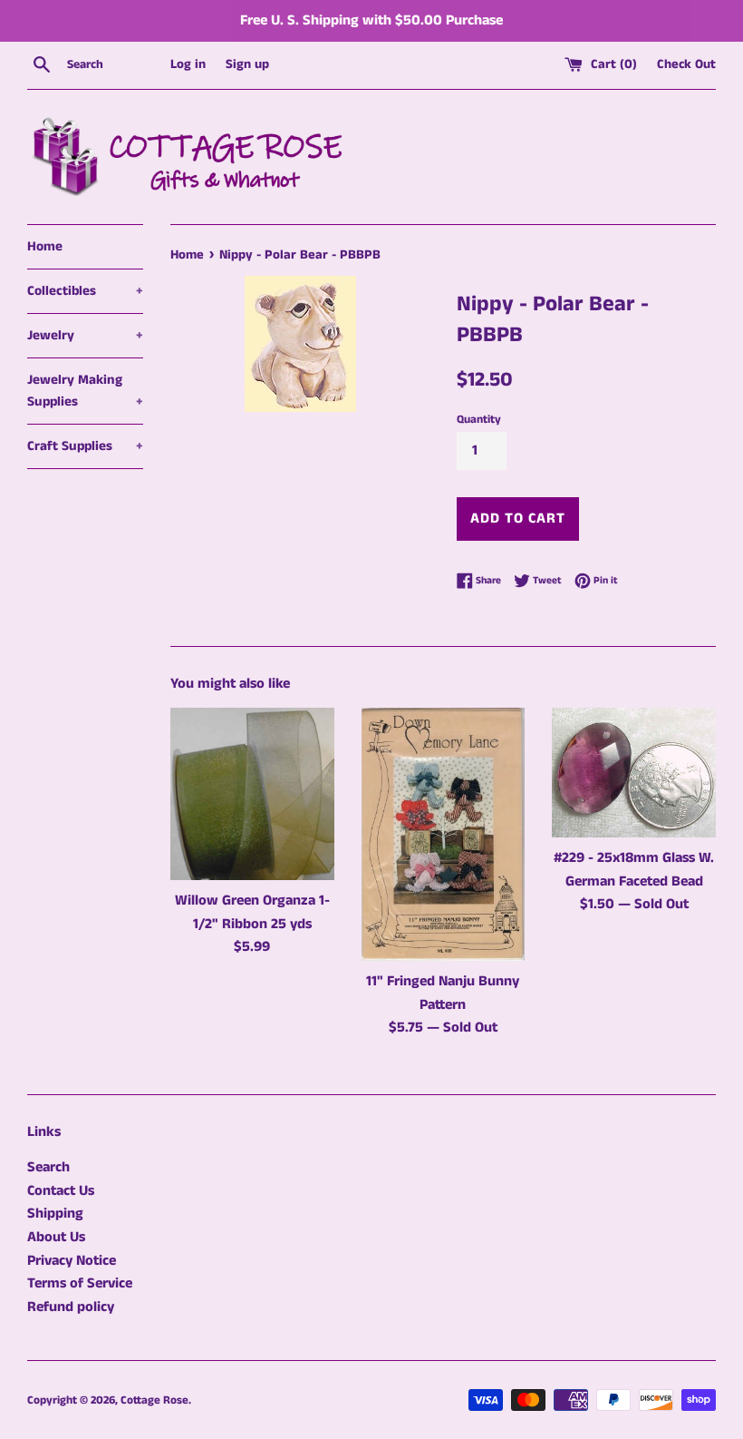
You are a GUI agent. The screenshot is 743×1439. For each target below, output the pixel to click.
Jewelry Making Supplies (85, 390)
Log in (188, 64)
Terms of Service (79, 1283)
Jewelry (85, 335)
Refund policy (70, 1307)
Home (45, 246)
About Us (56, 1237)
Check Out (686, 64)
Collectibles (85, 290)
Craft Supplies (85, 445)
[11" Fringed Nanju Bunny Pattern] (444, 834)
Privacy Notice (71, 1260)
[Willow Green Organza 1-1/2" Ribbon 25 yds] (252, 794)
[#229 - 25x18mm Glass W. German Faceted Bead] (634, 772)
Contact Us (60, 1190)
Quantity (479, 419)
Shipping (55, 1213)
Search (48, 1167)
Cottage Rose (154, 1400)
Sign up (247, 64)
